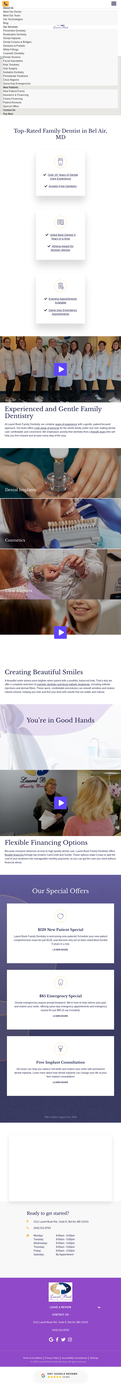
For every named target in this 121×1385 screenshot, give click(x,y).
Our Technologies (13, 19)
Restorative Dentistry (14, 34)
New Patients (10, 87)
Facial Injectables (13, 61)
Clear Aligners (11, 79)
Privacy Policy (52, 1358)
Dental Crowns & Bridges (17, 42)
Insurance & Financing (15, 95)
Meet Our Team (11, 15)
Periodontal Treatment (15, 76)
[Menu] (114, 3)
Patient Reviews (12, 102)
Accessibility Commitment (74, 1358)
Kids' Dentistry (11, 64)
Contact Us (9, 110)
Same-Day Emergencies (17, 83)
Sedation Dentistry (13, 72)
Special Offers (11, 106)
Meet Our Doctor (12, 11)
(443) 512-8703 (60, 1330)
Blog (5, 23)
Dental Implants (12, 38)
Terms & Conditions (32, 1358)
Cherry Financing (13, 98)
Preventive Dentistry (14, 30)
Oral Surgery (10, 68)
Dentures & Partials (14, 45)
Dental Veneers (11, 57)
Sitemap (94, 1358)
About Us (8, 7)
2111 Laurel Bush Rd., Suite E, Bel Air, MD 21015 (60, 1322)
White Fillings (10, 49)
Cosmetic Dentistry (13, 53)
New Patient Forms (14, 91)
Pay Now (8, 113)
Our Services (10, 26)
